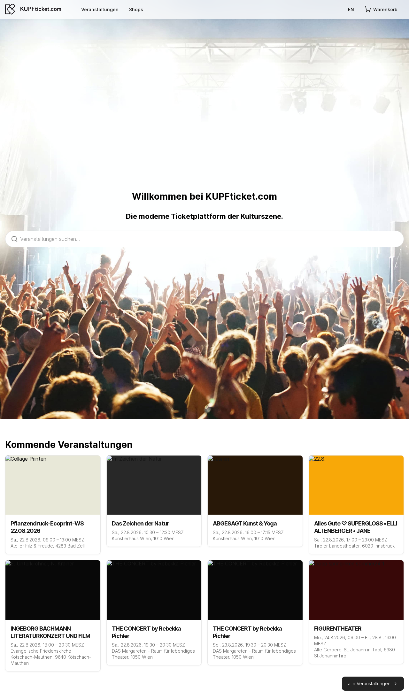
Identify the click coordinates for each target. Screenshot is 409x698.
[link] (100, 9)
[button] (373, 684)
